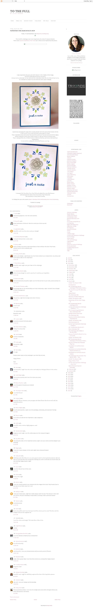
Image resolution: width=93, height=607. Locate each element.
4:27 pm (15, 419)
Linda (17, 342)
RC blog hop (70, 227)
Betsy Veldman (71, 156)
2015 (69, 372)
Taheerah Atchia (71, 193)
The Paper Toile (20, 390)
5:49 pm (15, 452)
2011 (69, 380)
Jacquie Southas (20, 572)
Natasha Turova (71, 185)
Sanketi (18, 501)
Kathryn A (18, 491)
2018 (69, 259)
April (70, 279)
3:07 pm (15, 387)
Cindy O (18, 398)
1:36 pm (15, 363)
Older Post (57, 599)
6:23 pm (15, 463)
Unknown (18, 549)
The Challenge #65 (74, 295)
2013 (69, 376)
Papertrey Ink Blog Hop (43, 33)
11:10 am (15, 299)
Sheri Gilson (18, 263)
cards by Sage (71, 233)
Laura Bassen (70, 179)
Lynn (16, 213)
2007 (69, 387)
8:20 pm (15, 488)
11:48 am (15, 545)
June (70, 275)
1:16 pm (15, 338)
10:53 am (15, 292)
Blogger (79, 396)
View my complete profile (76, 62)
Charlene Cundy (71, 159)
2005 (69, 390)
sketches (69, 249)
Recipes (53, 20)
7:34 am (15, 522)
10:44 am (15, 282)
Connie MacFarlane (20, 295)
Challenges (70, 203)
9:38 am (15, 259)
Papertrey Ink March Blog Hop (76, 296)
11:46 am (15, 323)
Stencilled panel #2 (74, 322)
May (70, 277)
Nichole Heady (71, 188)
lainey (16, 244)
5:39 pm (15, 435)
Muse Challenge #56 (74, 329)
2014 (69, 374)
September (72, 270)
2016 (69, 263)
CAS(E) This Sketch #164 (75, 320)
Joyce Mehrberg (71, 174)
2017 (69, 261)
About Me (19, 20)
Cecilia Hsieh (19, 431)
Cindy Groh (19, 587)
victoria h (18, 580)
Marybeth (18, 556)
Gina (17, 367)
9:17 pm (15, 497)
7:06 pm (15, 478)
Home (12, 20)
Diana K (18, 415)
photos (69, 243)
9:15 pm (15, 593)
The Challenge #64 (74, 315)
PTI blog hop (38, 206)
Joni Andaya (70, 171)
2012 (69, 378)
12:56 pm (15, 560)
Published (38, 20)
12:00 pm (15, 553)
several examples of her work (27, 40)
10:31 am (15, 275)
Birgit (17, 448)
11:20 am (15, 307)
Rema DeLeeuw (20, 541)
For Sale (46, 20)
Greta (17, 474)
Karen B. (17, 221)
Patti (17, 349)
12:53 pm (15, 584)
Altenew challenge (72, 212)
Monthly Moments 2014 (73, 218)
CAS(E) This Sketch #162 (75, 359)
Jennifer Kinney (71, 168)
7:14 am (15, 225)
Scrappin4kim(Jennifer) (22, 533)
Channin (69, 157)
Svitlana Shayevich (20, 236)
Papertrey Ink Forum (72, 190)
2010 (69, 381)
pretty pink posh (71, 246)
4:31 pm (15, 427)
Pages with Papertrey (72, 224)
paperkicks (18, 229)
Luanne (17, 319)
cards (34, 206)
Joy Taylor (70, 173)
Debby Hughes (71, 164)
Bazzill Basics (70, 214)
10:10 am (15, 267)
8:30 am (15, 240)
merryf (17, 334)
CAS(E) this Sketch (72, 215)
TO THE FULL (20, 11)
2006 (69, 388)
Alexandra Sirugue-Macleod (74, 153)
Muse (68, 220)
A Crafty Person (20, 564)
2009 (69, 383)
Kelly (17, 423)
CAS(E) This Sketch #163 (75, 337)
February (71, 369)
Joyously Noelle (19, 271)
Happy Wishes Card (74, 360)
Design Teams (28, 20)
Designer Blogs (49, 605)
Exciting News (72, 284)
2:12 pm (15, 371)
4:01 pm (15, 411)
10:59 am (15, 537)
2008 (69, 385)
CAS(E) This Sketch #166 (75, 283)
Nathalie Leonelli (71, 186)
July (70, 274)
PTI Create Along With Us (73, 221)
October (71, 268)
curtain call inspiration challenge (75, 235)
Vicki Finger (19, 375)
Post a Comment (14, 597)
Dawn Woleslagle (71, 162)
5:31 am (15, 217)
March (70, 281)
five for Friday (70, 236)
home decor (70, 238)
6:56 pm (15, 470)
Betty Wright (19, 407)
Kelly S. (17, 482)
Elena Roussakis (71, 165)
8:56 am (15, 250)
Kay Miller (18, 438)
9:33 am (15, 530)
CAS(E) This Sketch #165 (75, 298)
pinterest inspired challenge (74, 244)
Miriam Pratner (71, 183)
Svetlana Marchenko (72, 191)
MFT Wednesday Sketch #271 (76, 327)
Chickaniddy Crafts (72, 217)
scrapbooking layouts (72, 247)
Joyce (17, 466)
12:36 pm (15, 330)
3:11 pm (15, 394)
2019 (69, 258)
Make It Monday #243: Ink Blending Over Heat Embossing (43, 199)
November (72, 267)
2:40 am (15, 514)
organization (70, 241)
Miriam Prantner (20, 382)
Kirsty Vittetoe (19, 326)
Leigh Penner (19, 525)
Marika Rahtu (70, 182)
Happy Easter (72, 293)
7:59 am (15, 233)
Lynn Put (69, 180)
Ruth (17, 508)
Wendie (69, 194)
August (71, 272)
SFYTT (68, 230)
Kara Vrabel (70, 176)
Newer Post (13, 599)
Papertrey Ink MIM (71, 226)
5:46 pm (15, 444)
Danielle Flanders (20, 286)
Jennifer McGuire (71, 170)
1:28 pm (15, 568)
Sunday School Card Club (75, 313)
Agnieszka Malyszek (72, 151)
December (72, 265)
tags (68, 250)
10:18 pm (15, 505)
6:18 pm (15, 576)
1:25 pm (15, 346)
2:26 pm (15, 379)
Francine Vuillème (71, 167)
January (71, 371)
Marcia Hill (17, 278)
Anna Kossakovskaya (72, 154)
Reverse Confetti (71, 229)
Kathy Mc (18, 455)
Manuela (18, 303)
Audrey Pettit (18, 253)
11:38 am (15, 315)
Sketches (69, 205)
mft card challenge (72, 239)
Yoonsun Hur (70, 196)
